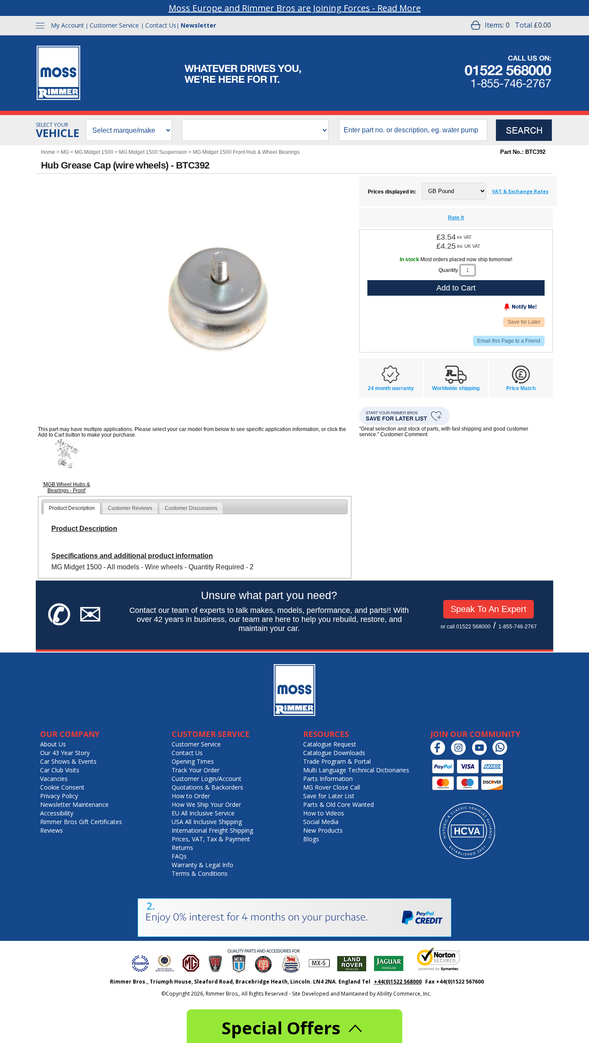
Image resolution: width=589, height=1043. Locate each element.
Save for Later (524, 322)
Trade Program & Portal (337, 761)
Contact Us (160, 25)
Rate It (456, 218)
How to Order (191, 796)
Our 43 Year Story (65, 753)
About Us (53, 744)
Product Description (72, 508)
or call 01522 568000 (466, 627)
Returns (182, 847)
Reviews (51, 830)
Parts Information (328, 778)
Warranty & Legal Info (202, 865)
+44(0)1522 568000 (398, 981)
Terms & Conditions (200, 873)
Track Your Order (195, 770)
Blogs (311, 839)
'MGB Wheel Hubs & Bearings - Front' (66, 487)
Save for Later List (328, 796)
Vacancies (54, 778)
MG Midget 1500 (94, 152)
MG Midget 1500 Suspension (153, 152)
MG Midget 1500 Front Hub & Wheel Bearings (246, 152)
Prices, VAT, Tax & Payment (211, 839)
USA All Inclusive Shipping (207, 822)
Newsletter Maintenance (74, 804)
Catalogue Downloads (334, 753)
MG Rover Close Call (331, 787)
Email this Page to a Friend (508, 341)
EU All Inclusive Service (203, 813)
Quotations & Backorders (207, 787)
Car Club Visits (59, 770)
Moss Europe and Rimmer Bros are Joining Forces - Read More (295, 8)
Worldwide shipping (455, 388)
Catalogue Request (329, 744)
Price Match (521, 388)
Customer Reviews (130, 508)
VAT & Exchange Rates (520, 191)
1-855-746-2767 (517, 627)
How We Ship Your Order (206, 804)
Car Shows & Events (68, 761)
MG (65, 152)
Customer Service (114, 25)
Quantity (448, 270)
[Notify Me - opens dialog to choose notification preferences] (502, 308)
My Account (67, 25)
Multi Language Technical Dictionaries (356, 770)
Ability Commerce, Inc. (404, 993)
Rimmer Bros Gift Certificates (81, 822)
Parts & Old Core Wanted (338, 804)
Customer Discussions (191, 508)
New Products (323, 830)
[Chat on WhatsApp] (502, 753)
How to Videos (323, 813)
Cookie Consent (62, 787)
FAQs (179, 856)
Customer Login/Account (206, 778)
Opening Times (193, 761)
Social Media (320, 822)
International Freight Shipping (212, 830)
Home (48, 152)
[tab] (71, 508)
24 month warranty (391, 388)
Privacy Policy (59, 796)
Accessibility (56, 813)
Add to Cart (456, 288)
